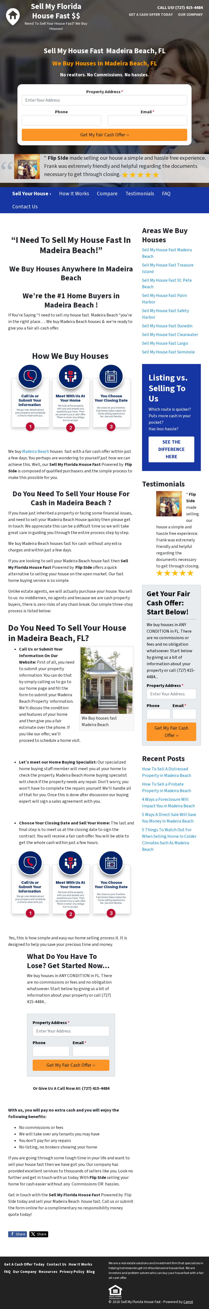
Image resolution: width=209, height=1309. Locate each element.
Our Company (190, 14)
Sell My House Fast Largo (165, 343)
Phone (61, 112)
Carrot (188, 1301)
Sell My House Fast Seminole (168, 352)
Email (147, 112)
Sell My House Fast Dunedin (167, 326)
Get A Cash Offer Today (151, 14)
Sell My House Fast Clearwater (170, 335)
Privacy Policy (72, 1271)
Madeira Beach (35, 451)
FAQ (166, 193)
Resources (48, 1271)
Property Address (104, 92)
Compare (107, 193)
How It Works (74, 193)
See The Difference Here (171, 449)
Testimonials (139, 193)
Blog (91, 1271)
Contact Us (25, 207)
